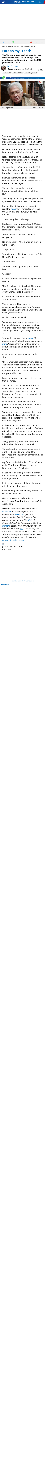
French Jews (18, 72)
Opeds (19, 47)
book (30, 338)
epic (21, 528)
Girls (30, 520)
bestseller (6, 511)
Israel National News (9, 47)
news (13, 209)
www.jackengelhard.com (13, 540)
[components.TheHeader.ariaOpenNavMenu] (7, 2)
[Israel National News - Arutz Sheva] (24, 2)
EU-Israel (7, 72)
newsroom (19, 514)
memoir (5, 525)
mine (4, 344)
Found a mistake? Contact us (23, 581)
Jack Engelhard (12, 66)
